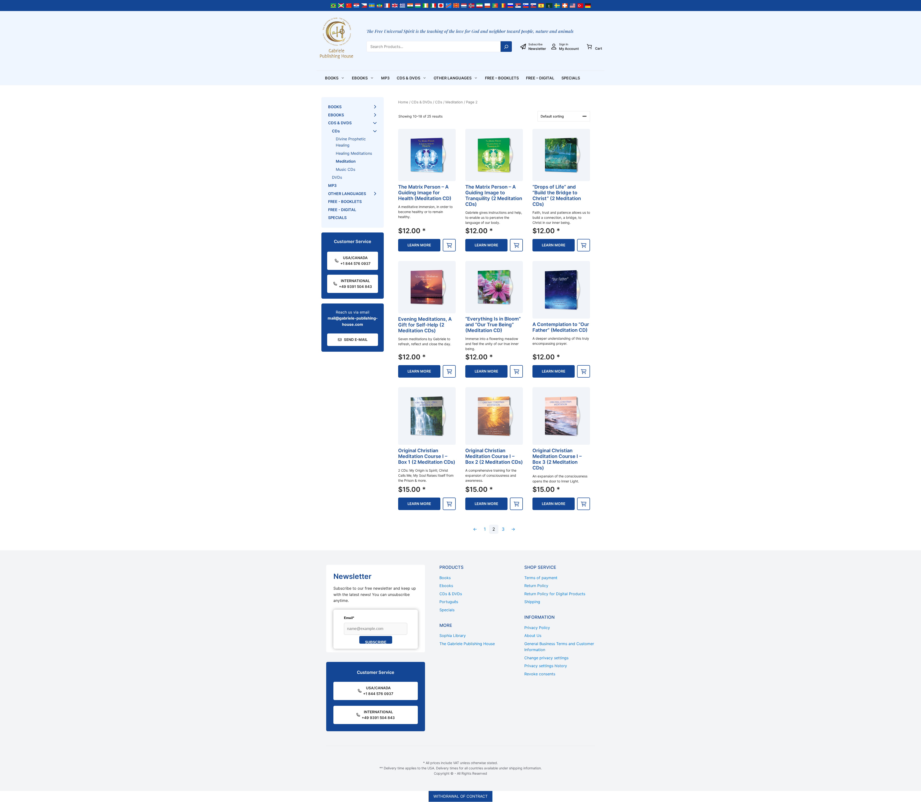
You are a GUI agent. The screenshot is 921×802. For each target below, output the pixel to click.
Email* (349, 618)
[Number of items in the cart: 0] (589, 46)
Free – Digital (540, 78)
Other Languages (453, 78)
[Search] (506, 46)
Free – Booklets (502, 78)
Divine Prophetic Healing (351, 142)
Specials (570, 78)
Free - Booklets (345, 201)
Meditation (454, 102)
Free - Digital (342, 209)
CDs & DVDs (408, 78)
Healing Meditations (354, 153)
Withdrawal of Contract (460, 796)
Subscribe (375, 642)
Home (403, 102)
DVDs (337, 177)
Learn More (419, 245)
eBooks (360, 78)
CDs (438, 102)
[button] (449, 245)
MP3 (385, 78)
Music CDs (345, 169)
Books (331, 78)
